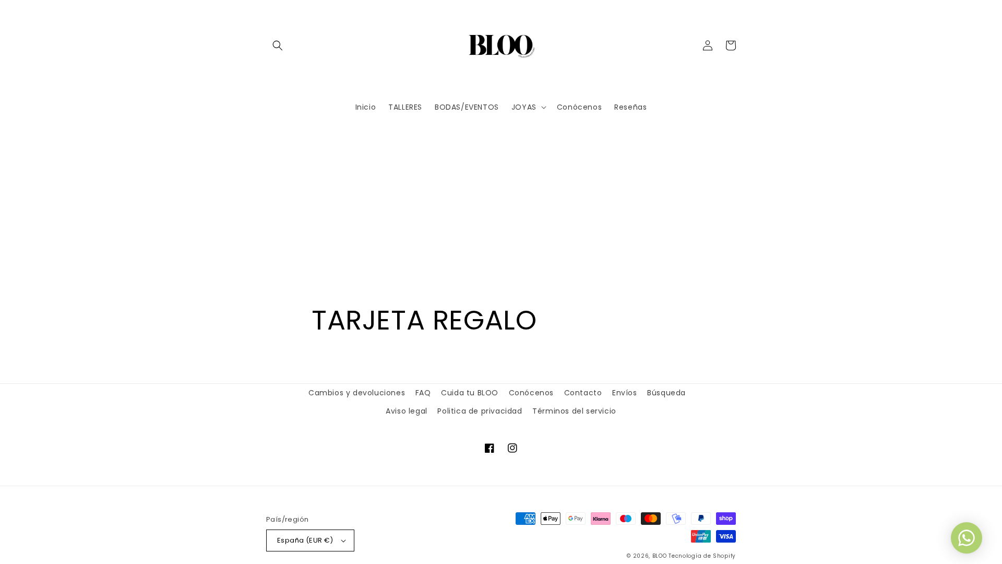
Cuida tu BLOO (469, 392)
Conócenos (531, 392)
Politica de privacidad (479, 411)
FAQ (423, 392)
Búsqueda (666, 392)
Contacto (583, 392)
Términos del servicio (574, 411)
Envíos (624, 392)
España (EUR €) (305, 540)
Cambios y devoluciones (356, 392)
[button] (277, 45)
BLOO (659, 556)
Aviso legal (406, 411)
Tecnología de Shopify (702, 556)
